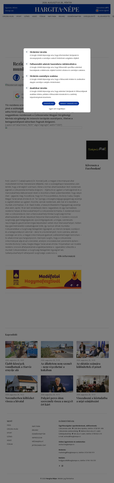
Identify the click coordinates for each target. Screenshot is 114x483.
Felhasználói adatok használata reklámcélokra (53, 64)
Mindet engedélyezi (68, 103)
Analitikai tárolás (38, 88)
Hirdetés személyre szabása (44, 76)
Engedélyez (49, 103)
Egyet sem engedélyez (57, 109)
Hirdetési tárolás (38, 52)
